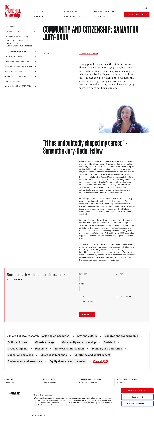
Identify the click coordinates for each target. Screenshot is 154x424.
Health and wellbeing (14, 71)
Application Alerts (127, 297)
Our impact (39, 16)
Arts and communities (55, 336)
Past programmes (12, 81)
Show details (37, 415)
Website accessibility (90, 379)
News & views (70, 11)
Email (81, 284)
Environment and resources (17, 61)
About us (38, 11)
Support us (100, 16)
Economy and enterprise (15, 51)
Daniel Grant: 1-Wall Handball (19, 46)
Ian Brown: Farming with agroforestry (17, 42)
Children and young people (121, 336)
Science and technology (15, 76)
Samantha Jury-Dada (88, 53)
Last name (120, 274)
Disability (41, 348)
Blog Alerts (88, 301)
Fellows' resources (104, 11)
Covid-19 (109, 342)
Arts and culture (12, 32)
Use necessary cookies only (137, 403)
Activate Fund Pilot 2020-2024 (18, 86)
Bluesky (121, 383)
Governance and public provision (19, 66)
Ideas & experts (72, 16)
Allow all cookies (137, 390)
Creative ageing (17, 348)
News (85, 297)
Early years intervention (69, 348)
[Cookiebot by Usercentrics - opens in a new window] (14, 393)
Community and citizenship (16, 37)
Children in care (18, 342)
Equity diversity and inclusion (68, 361)
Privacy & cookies (88, 383)
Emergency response (54, 355)
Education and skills (13, 56)
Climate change (45, 342)
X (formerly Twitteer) (127, 379)
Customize (136, 397)
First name (84, 274)
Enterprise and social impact (92, 355)
